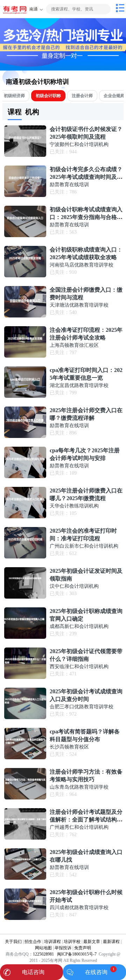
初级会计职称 (48, 95)
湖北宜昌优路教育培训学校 (79, 385)
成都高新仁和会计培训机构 (79, 626)
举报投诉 (63, 947)
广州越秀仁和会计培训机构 (79, 827)
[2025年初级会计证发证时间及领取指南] (25, 597)
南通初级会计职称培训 (37, 81)
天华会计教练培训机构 (74, 506)
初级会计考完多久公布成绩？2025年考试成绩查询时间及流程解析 (86, 177)
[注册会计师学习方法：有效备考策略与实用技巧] (25, 797)
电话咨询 (33, 972)
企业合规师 (114, 95)
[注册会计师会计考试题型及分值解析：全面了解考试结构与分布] (25, 838)
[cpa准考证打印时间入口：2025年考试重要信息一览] (25, 396)
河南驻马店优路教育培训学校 (81, 265)
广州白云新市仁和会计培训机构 (84, 546)
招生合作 (32, 941)
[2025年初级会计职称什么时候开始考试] (25, 918)
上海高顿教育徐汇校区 (74, 345)
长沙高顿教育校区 (69, 746)
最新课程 (111, 941)
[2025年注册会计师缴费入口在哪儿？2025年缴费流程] (25, 516)
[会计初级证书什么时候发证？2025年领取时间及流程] (25, 155)
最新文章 (91, 941)
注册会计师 (82, 95)
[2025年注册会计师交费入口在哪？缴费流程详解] (25, 436)
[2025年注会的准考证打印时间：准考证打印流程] (25, 557)
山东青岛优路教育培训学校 (79, 787)
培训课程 (52, 941)
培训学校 (72, 941)
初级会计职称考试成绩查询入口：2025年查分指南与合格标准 (86, 217)
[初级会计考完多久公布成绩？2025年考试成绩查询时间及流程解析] (25, 195)
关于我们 (13, 941)
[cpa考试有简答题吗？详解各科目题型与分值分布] (25, 757)
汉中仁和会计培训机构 (74, 586)
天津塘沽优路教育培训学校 (79, 305)
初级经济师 (14, 95)
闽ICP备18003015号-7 (76, 954)
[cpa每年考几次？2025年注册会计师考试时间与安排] (25, 476)
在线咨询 (96, 972)
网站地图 (43, 947)
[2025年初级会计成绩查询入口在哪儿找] (25, 878)
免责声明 (82, 947)
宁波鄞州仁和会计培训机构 (79, 144)
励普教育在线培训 (69, 184)
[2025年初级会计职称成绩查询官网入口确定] (25, 637)
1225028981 (43, 954)
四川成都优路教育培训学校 (79, 907)
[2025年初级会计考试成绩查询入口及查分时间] (25, 717)
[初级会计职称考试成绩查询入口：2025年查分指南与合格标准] (25, 235)
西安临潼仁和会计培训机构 (79, 666)
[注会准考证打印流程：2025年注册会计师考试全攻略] (25, 356)
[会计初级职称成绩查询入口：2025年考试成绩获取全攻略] (25, 275)
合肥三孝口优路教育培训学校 (81, 706)
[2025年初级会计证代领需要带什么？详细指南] (25, 677)
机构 (32, 112)
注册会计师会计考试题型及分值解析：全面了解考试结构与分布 (86, 819)
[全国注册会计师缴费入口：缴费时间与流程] (25, 316)
